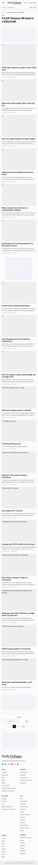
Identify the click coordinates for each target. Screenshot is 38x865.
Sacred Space (24, 825)
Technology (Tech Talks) (8, 809)
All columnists (24, 772)
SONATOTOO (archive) (8, 791)
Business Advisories (7, 806)
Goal (3, 846)
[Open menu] (3, 3)
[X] (6, 764)
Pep (3, 804)
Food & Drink (23, 801)
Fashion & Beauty (25, 814)
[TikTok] (18, 764)
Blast (3, 857)
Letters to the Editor (25, 780)
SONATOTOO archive (26, 837)
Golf (3, 843)
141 (24, 726)
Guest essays (24, 777)
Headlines (4, 772)
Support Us (23, 853)
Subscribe (33, 2)
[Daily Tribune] (12, 756)
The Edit (22, 817)
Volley (3, 841)
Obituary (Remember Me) (8, 788)
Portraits (4, 801)
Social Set (23, 809)
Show (21, 798)
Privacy (22, 848)
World (3, 783)
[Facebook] (3, 764)
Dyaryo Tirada (6, 785)
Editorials (22, 775)
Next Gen (22, 822)
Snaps (21, 830)
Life (21, 796)
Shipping (4, 798)
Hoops (3, 838)
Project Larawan (24, 828)
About (21, 840)
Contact (22, 843)
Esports (4, 854)
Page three (5, 775)
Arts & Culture (24, 806)
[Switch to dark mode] (27, 3)
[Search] (24, 3)
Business (5, 796)
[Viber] (15, 764)
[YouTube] (12, 764)
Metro (3, 777)
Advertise (22, 845)
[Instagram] (9, 764)
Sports (4, 835)
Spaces (22, 812)
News (3, 769)
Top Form (22, 820)
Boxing (4, 849)
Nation (3, 780)
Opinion (23, 769)
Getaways (23, 804)
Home (3, 12)
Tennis (3, 851)
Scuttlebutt (23, 783)
